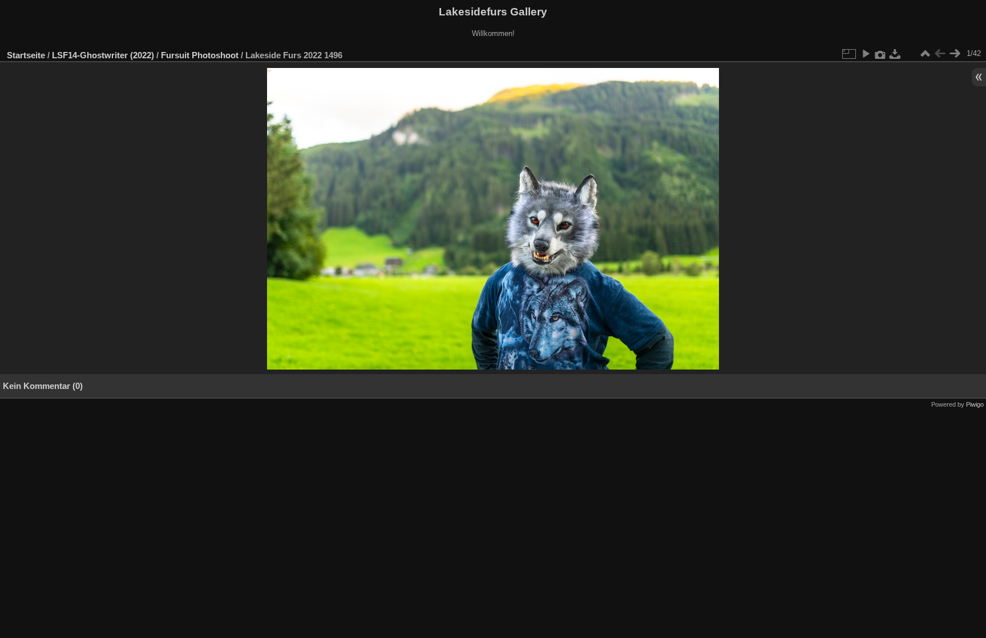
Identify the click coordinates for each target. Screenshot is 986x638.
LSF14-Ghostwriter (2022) (103, 55)
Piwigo (975, 404)
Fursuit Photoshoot (200, 55)
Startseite (26, 55)
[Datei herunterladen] (895, 53)
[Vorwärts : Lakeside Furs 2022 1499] (954, 53)
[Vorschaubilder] (925, 53)
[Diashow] (865, 53)
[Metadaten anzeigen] (880, 53)
